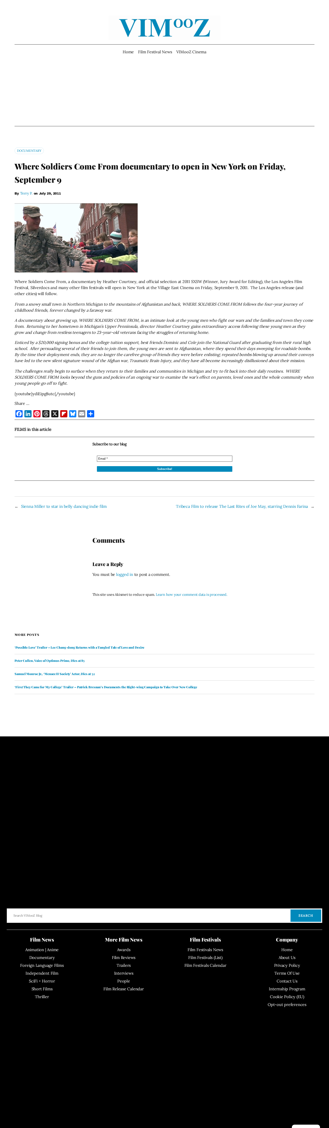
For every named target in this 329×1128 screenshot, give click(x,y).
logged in (124, 574)
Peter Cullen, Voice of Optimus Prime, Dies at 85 (50, 661)
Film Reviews (123, 957)
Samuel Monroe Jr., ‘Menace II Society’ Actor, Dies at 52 (55, 674)
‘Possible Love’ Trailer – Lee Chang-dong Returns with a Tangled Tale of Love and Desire (79, 647)
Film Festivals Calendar (205, 965)
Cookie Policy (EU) (287, 996)
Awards (123, 949)
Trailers (124, 965)
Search (306, 916)
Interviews (123, 973)
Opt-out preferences (287, 1004)
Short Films (42, 988)
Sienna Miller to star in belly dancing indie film (64, 506)
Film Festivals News (205, 949)
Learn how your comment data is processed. (191, 594)
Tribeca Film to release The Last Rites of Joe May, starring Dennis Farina (242, 506)
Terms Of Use (286, 973)
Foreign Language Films (42, 965)
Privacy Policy (287, 965)
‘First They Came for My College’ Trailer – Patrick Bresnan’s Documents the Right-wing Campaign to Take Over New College (106, 687)
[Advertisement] (164, 90)
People (123, 981)
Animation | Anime (42, 949)
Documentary (29, 151)
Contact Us (287, 981)
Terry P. (26, 193)
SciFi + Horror (42, 981)
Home (128, 51)
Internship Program (287, 988)
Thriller (42, 996)
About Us (287, 957)
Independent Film (42, 973)
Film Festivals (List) (205, 957)
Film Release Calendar (123, 988)
